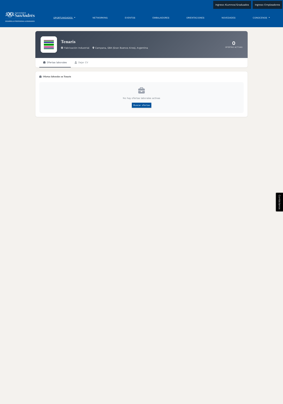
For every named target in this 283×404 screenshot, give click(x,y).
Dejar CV (83, 62)
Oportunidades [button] (63, 17)
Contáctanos (279, 202)
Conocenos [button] (260, 17)
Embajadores (160, 17)
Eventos (130, 17)
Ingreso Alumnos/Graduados (232, 4)
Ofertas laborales (57, 62)
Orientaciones (195, 17)
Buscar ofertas (141, 105)
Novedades (229, 17)
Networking (100, 17)
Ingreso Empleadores (267, 4)
